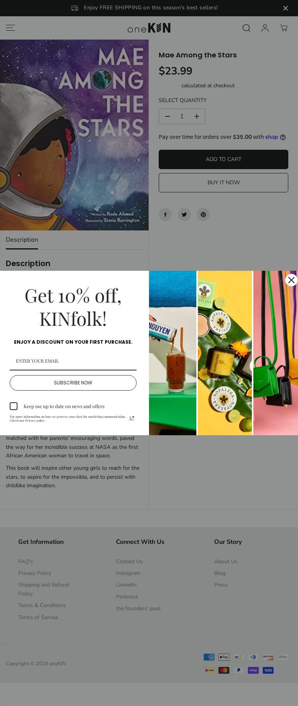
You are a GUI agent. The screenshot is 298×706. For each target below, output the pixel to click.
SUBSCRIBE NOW (73, 382)
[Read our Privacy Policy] (132, 418)
